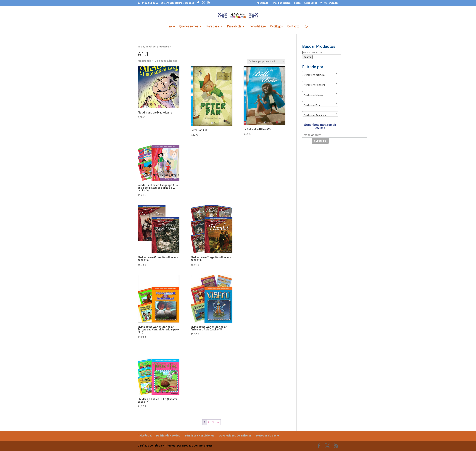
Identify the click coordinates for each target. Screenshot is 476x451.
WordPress (206, 445)
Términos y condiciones (199, 435)
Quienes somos (188, 26)
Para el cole (234, 26)
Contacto (293, 26)
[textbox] (320, 75)
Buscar (307, 57)
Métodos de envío (267, 435)
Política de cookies (168, 435)
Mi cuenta (262, 3)
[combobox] (320, 73)
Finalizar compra (281, 3)
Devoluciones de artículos (235, 435)
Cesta (297, 3)
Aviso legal (310, 3)
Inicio (172, 26)
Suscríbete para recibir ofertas (320, 126)
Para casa (213, 26)
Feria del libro (258, 26)
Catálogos (276, 26)
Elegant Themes (165, 445)
